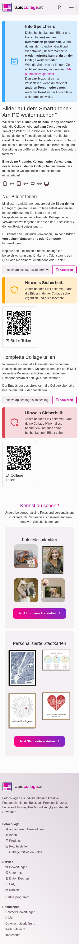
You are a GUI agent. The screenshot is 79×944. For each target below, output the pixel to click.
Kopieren (66, 269)
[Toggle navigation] (71, 7)
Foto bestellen (18, 846)
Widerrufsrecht (15, 929)
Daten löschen (18, 878)
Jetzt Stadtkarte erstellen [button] (37, 741)
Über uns (15, 872)
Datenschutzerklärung (20, 923)
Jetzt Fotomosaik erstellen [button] (37, 613)
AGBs (9, 917)
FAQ (11, 884)
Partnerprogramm (17, 897)
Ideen (12, 835)
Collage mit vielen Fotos (25, 852)
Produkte (14, 840)
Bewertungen (17, 867)
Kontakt (14, 890)
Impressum (12, 935)
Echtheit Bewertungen (20, 912)
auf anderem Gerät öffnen (26, 829)
